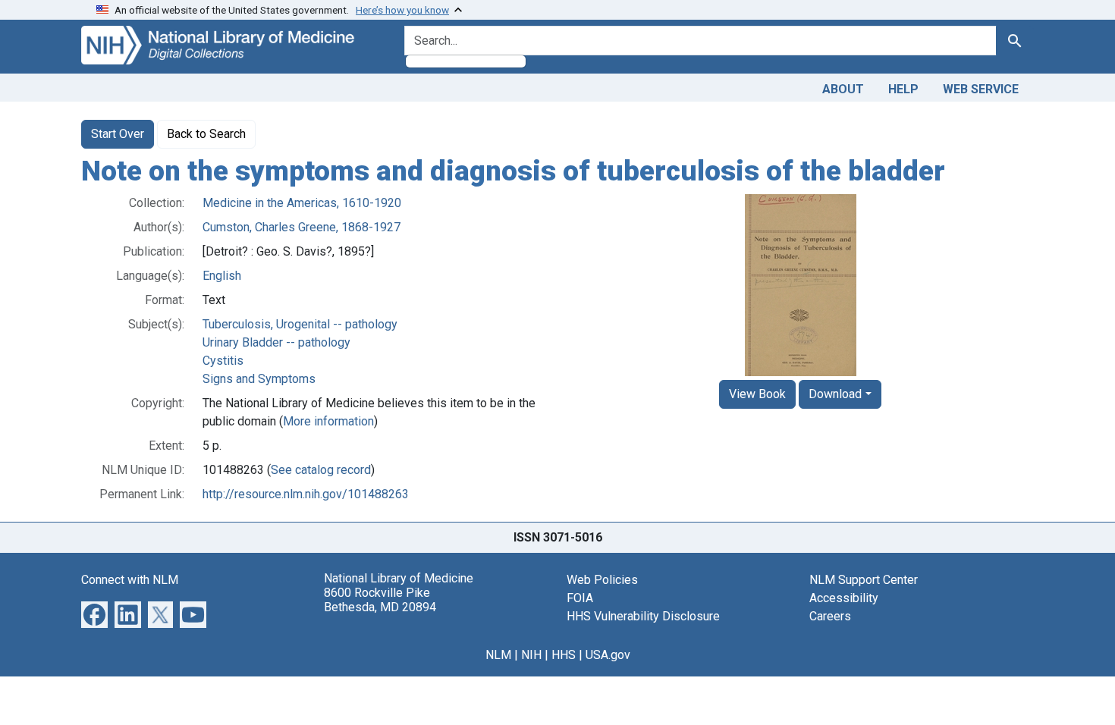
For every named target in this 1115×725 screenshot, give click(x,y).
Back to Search (206, 134)
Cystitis (223, 360)
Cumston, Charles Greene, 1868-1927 (301, 227)
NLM (498, 655)
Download (835, 394)
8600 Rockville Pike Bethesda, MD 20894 (380, 599)
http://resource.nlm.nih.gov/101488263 (306, 494)
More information (328, 421)
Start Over (117, 134)
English (222, 275)
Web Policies (602, 580)
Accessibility (843, 598)
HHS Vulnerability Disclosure (643, 616)
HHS (563, 655)
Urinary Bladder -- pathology (276, 342)
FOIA (580, 598)
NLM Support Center (863, 580)
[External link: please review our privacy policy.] (94, 613)
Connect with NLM (129, 580)
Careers (830, 616)
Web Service (981, 89)
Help (903, 89)
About (843, 89)
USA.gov (608, 655)
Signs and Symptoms (259, 379)
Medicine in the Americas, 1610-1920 (302, 203)
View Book (757, 394)
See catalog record (321, 470)
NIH (531, 655)
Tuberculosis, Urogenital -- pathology (300, 324)
